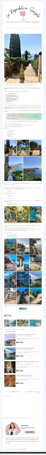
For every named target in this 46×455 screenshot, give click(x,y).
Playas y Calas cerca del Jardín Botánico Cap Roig (12, 98)
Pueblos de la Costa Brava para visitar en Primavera (25, 348)
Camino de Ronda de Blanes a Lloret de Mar (34, 326)
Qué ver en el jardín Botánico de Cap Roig (10, 95)
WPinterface (24, 449)
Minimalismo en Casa (18, 28)
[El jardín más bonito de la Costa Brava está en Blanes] (10, 323)
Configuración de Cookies (27, 452)
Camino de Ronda (23, 308)
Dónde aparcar (8, 97)
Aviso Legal (16, 452)
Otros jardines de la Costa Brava (11, 99)
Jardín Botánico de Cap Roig (10, 94)
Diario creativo (23, 30)
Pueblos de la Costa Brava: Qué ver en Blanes (22, 326)
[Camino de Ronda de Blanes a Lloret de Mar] (35, 323)
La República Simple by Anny (28, 335)
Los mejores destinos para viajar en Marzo (24, 375)
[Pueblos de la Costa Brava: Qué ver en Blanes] (23, 323)
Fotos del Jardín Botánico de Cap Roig (13, 96)
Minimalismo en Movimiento (27, 28)
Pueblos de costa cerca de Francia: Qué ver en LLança (26, 334)
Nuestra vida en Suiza (36, 28)
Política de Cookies (20, 452)
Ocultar (14, 93)
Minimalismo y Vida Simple (10, 28)
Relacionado (8, 101)
